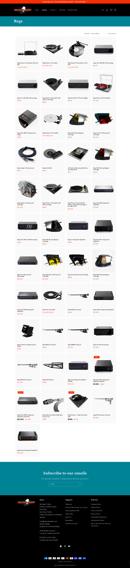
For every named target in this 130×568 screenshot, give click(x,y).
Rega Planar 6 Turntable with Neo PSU (27, 63)
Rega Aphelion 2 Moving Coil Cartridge (52, 275)
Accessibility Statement (98, 517)
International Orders (97, 520)
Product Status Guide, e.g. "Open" (76, 507)
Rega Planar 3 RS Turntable (101, 98)
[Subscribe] (80, 484)
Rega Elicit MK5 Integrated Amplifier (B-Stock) (25, 415)
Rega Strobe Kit (47, 168)
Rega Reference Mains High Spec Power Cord (53, 415)
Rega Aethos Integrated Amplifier (103, 309)
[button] (37, 10)
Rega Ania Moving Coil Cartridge (78, 274)
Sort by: (87, 33)
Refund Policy (95, 507)
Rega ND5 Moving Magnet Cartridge (50, 240)
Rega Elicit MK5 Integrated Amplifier (25, 310)
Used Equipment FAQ (72, 510)
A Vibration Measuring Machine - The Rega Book (78, 168)
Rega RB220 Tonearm (74, 309)
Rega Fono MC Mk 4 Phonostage (27, 98)
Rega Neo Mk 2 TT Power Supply (78, 98)
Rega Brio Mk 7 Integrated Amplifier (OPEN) (101, 380)
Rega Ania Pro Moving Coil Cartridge (101, 133)
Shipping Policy (96, 504)
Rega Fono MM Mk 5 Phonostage (103, 63)
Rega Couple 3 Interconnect (25, 168)
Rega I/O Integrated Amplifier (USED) (77, 380)
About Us (68, 517)
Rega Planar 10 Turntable (50, 133)
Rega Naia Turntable (49, 309)
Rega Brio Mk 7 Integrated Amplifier (101, 240)
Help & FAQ (69, 514)
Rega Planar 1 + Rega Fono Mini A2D (77, 415)
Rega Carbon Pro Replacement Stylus (26, 345)
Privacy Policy (95, 514)
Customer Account (71, 523)
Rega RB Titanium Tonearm (101, 415)
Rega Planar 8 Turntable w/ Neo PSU (78, 63)
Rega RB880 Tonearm (74, 344)
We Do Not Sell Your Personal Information (101, 525)
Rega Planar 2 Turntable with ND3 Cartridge (52, 203)
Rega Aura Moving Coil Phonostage (24, 275)
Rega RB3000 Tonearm (24, 380)
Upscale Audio (67, 561)
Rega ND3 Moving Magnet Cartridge (101, 168)
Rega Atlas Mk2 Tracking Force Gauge (26, 133)
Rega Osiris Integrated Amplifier (27, 450)
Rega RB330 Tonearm (49, 344)
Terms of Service (96, 510)
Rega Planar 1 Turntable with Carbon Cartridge (51, 98)
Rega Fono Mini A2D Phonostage (27, 239)
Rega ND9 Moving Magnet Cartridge (101, 275)
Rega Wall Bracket (48, 380)
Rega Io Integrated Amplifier (77, 239)
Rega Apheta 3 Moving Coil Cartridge (25, 203)
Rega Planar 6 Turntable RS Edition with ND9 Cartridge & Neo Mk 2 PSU (77, 204)
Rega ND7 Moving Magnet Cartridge (76, 133)
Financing (68, 504)
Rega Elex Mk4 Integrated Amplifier (101, 203)
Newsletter (69, 520)
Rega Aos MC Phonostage (101, 344)
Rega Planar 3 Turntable (50, 63)
